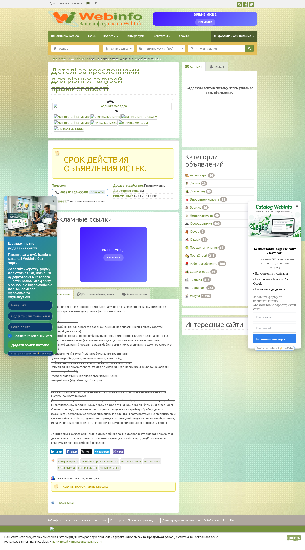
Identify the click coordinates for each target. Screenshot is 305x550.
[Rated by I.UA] (59, 530)
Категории (117, 520)
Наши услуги (135, 36)
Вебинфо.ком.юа (66, 36)
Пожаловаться (65, 502)
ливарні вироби (68, 461)
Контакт (195, 66)
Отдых (195, 239)
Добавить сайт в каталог (66, 3)
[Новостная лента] (239, 5)
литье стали (152, 461)
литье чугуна (66, 467)
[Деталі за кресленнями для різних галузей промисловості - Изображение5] (104, 122)
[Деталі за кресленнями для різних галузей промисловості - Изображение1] (72, 116)
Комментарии (136, 294)
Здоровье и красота (204, 199)
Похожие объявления (98, 294)
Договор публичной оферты (181, 520)
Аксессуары (198, 175)
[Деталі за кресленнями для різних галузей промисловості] (112, 106)
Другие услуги (79, 58)
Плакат (218, 66)
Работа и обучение (203, 263)
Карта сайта (82, 520)
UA (96, 3)
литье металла (131, 461)
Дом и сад (197, 191)
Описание (62, 294)
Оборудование (201, 223)
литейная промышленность (99, 461)
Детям (195, 183)
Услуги (65, 58)
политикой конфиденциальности (77, 541)
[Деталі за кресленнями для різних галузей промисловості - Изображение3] (139, 116)
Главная (53, 58)
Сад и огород (200, 271)
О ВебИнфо (211, 520)
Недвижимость (201, 215)
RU (88, 3)
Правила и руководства (143, 520)
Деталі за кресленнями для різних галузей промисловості (95, 79)
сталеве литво (87, 467)
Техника (196, 279)
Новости (109, 36)
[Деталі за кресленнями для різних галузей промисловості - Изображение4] (72, 122)
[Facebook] (245, 5)
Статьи (91, 36)
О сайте (183, 36)
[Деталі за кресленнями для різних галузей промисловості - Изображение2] (105, 116)
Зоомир (195, 207)
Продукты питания (204, 247)
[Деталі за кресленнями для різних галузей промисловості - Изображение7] (69, 128)
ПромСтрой (198, 255)
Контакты (161, 36)
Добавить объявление (234, 36)
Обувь (194, 231)
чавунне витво (109, 467)
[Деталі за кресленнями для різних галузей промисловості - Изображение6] (133, 122)
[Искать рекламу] (249, 48)
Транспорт (198, 287)
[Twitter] (251, 5)
